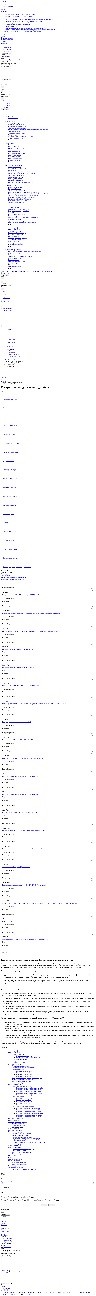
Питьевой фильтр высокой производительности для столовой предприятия (28, 19)
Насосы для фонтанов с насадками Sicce (28, 1117)
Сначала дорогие (6, 575)
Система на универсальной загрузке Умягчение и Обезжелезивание (26, 23)
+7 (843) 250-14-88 (6, 51)
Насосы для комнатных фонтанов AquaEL (29, 1088)
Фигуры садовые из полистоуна (22, 1152)
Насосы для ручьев (18, 1096)
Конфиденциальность (8, 1285)
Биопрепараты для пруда (16, 1132)
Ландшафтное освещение (16, 1123)
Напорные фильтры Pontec (24, 1074)
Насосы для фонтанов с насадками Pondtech (30, 1113)
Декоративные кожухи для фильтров (23, 1067)
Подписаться (5, 1214)
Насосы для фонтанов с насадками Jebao (29, 1110)
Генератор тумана (14, 1155)
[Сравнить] (92, 590)
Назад (11, 351)
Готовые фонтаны (14, 1160)
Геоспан (10, 1157)
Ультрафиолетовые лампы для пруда (23, 1079)
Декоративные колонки (15, 1167)
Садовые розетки (13, 1128)
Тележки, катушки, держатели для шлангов (22, 1169)
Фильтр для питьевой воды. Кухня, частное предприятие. (22, 31)
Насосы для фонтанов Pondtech (26, 1105)
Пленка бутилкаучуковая (20, 1062)
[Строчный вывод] (5, 581)
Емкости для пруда (18, 1054)
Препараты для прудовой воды (22, 1137)
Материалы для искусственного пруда (24, 1061)
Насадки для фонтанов (15, 1118)
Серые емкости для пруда (24, 1056)
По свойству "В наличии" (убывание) (13, 579)
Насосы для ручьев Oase (23, 1100)
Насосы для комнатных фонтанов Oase (28, 1091)
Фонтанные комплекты (19, 1164)
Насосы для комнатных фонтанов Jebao (28, 1089)
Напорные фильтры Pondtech (25, 1076)
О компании (8, 5)
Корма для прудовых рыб (20, 1135)
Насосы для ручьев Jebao (24, 1098)
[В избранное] (92, 588)
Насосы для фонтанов (15, 1084)
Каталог (3, 1216)
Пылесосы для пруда (14, 1120)
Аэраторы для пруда (14, 1144)
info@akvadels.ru (6, 56)
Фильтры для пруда (14, 1064)
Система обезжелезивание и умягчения (17, 24)
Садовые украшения (14, 1147)
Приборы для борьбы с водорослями (23, 1083)
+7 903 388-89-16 (6, 48)
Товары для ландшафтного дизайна (15, 1051)
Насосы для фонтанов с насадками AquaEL (29, 1108)
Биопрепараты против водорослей (23, 1133)
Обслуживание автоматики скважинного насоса (20, 18)
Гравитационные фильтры (20, 1066)
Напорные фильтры (18, 1069)
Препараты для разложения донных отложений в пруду (30, 1142)
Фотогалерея (5, 1231)
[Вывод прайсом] (7, 581)
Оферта (3, 1286)
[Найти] (2, 98)
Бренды (3, 1221)
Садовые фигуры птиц (19, 1150)
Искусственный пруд (15, 1052)
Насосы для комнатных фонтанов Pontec (29, 1093)
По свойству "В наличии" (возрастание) (13, 577)
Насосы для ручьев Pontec (24, 1101)
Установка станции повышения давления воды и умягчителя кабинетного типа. (30, 30)
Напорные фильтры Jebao (24, 1071)
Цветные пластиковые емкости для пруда (29, 1057)
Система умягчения (10, 26)
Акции (3, 1220)
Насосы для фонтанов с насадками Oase (28, 1111)
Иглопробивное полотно (20, 1059)
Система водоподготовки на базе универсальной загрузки (23, 21)
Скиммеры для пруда (15, 1130)
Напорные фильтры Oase (24, 1073)
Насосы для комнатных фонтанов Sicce (28, 1095)
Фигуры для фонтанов (15, 1145)
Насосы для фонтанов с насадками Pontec (29, 1115)
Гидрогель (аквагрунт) (15, 1166)
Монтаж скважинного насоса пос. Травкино (18, 16)
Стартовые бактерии (18, 1140)
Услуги (3, 1223)
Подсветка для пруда (18, 1125)
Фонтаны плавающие (19, 1162)
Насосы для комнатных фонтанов (22, 1086)
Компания (4, 1225)
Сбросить (52, 1205)
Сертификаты (8, 6)
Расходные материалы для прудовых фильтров (27, 1078)
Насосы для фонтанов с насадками (23, 1106)
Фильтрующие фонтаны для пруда (23, 1081)
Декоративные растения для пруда (23, 1149)
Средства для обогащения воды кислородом (26, 1139)
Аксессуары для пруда (15, 1159)
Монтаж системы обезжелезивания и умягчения (19, 14)
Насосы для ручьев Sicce (23, 1103)
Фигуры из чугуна (18, 1154)
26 (6, 952)
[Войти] (1, 316)
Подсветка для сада (18, 1127)
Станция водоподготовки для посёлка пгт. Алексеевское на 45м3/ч (25, 28)
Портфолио (4, 1235)
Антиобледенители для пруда (17, 1122)
